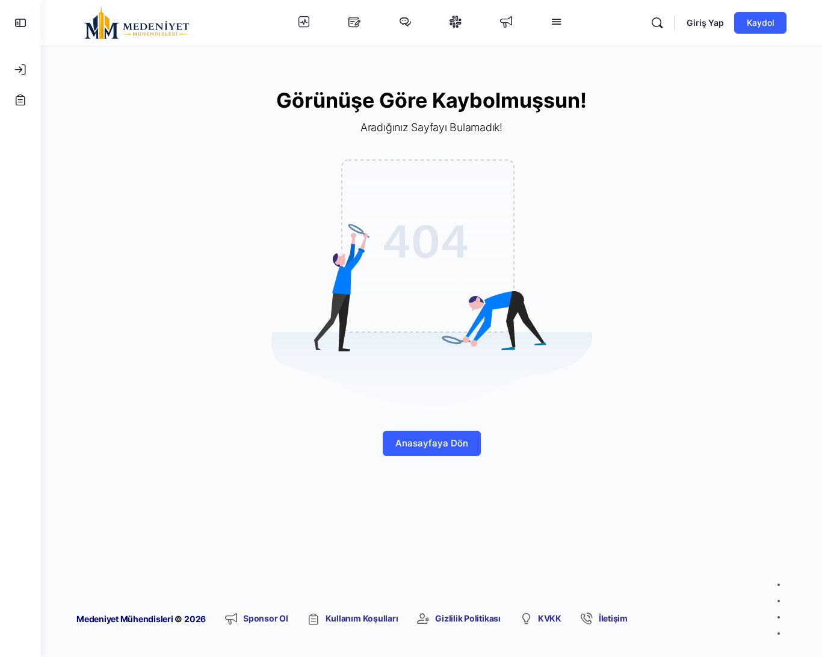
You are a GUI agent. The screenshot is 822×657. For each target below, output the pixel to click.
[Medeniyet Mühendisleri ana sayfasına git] (136, 22)
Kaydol (760, 22)
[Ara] (657, 23)
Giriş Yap (705, 22)
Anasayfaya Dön (431, 443)
